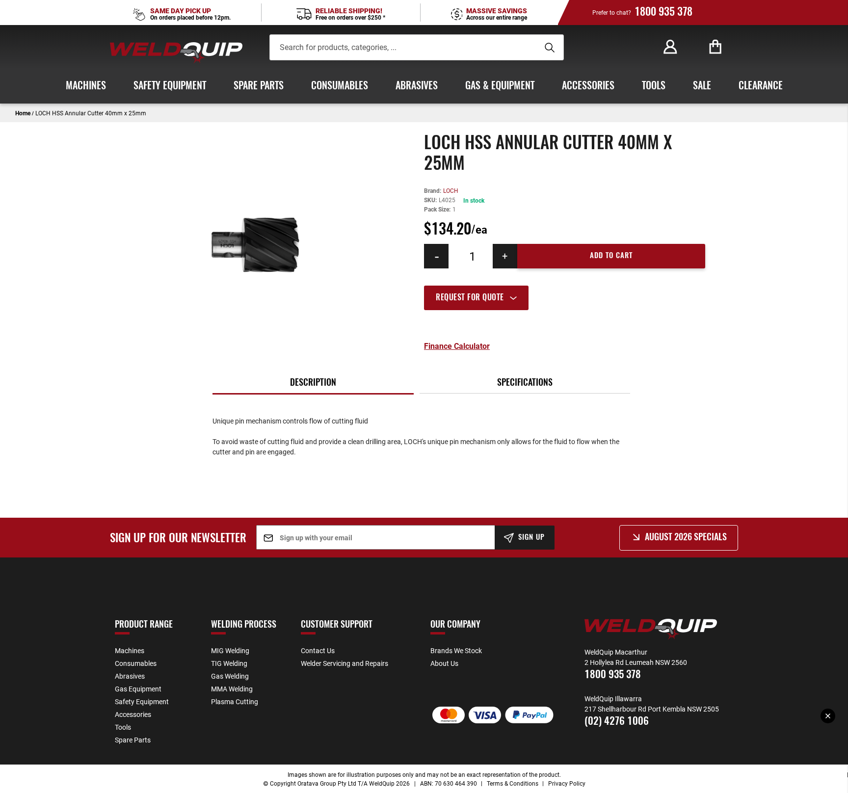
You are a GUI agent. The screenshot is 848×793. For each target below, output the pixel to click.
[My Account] (670, 47)
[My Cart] (715, 47)
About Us (444, 663)
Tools (123, 727)
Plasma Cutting (234, 701)
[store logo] (176, 52)
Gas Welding (230, 676)
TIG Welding (229, 663)
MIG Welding (230, 650)
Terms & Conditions (512, 783)
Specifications (525, 383)
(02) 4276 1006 (616, 721)
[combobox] (402, 47)
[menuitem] (85, 86)
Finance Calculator (457, 346)
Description (313, 383)
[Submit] (548, 48)
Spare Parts (133, 739)
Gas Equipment (138, 688)
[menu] (424, 86)
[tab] (564, 298)
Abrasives (130, 676)
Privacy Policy (566, 783)
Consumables (136, 663)
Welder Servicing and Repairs (344, 663)
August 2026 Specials (686, 537)
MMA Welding (232, 688)
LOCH (450, 190)
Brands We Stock (456, 650)
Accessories (133, 714)
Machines (129, 650)
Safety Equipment (142, 701)
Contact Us (318, 650)
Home (22, 113)
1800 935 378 (663, 12)
